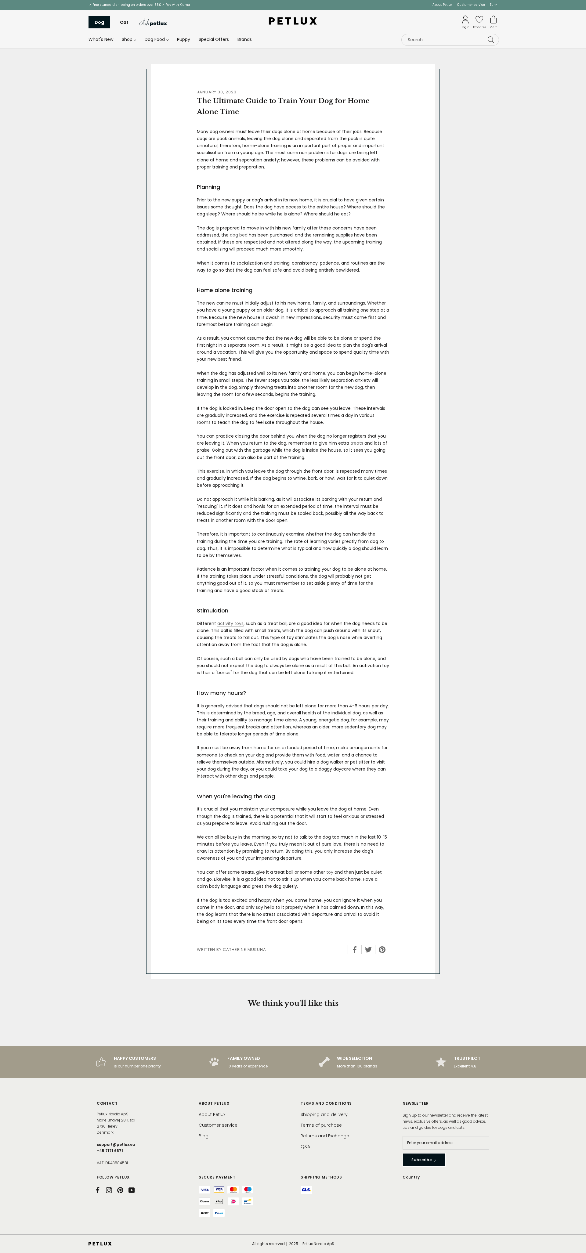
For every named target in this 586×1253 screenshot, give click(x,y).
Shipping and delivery (324, 1114)
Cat (124, 22)
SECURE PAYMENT (217, 1177)
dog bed (239, 235)
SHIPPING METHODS (321, 1177)
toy (329, 872)
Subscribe (422, 1159)
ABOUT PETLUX (214, 1103)
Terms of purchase (321, 1125)
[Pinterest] (120, 1190)
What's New (101, 39)
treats (356, 443)
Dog (99, 22)
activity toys (230, 623)
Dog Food (155, 39)
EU (492, 4)
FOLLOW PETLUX (113, 1177)
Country (411, 1177)
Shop (127, 39)
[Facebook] (98, 1190)
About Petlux (442, 4)
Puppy (183, 39)
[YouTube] (131, 1190)
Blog (203, 1136)
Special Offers (214, 39)
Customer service (471, 4)
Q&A (305, 1146)
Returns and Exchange (325, 1136)
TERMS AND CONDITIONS (326, 1103)
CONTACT (107, 1103)
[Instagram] (109, 1190)
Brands (244, 39)
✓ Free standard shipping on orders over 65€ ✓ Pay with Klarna (139, 4)
